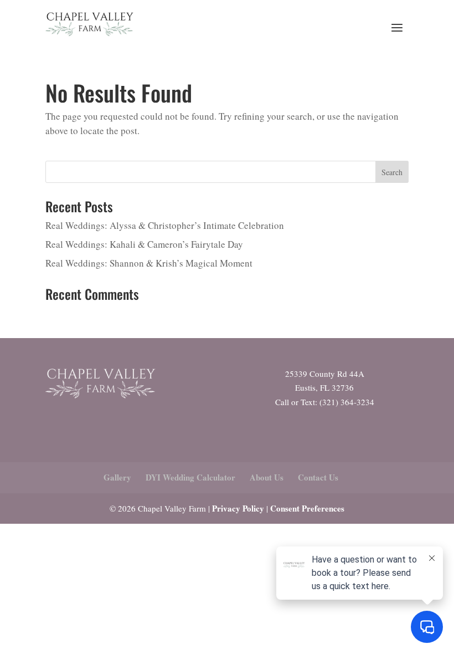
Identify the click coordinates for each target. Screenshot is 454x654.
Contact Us (318, 477)
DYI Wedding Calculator (190, 477)
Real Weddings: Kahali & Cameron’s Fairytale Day (144, 244)
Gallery (117, 477)
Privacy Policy (238, 508)
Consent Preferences (307, 508)
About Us (266, 477)
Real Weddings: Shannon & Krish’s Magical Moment (148, 263)
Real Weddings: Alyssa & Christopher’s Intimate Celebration (164, 225)
